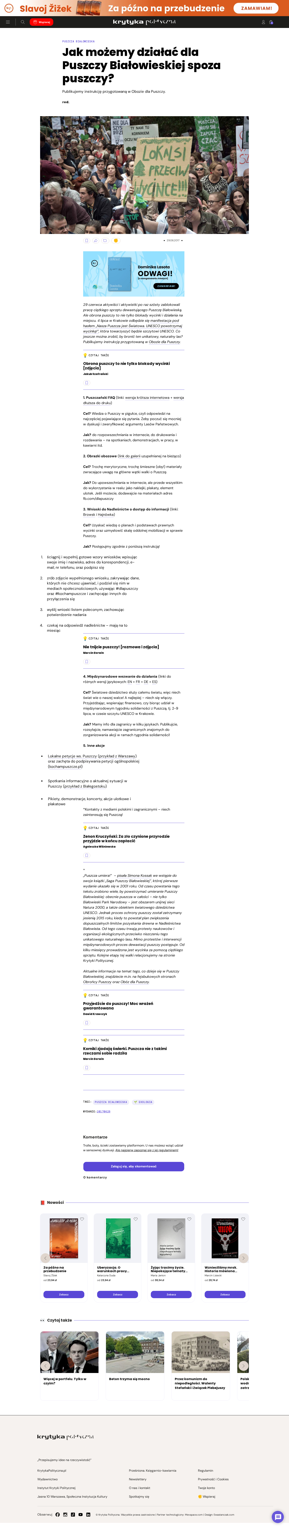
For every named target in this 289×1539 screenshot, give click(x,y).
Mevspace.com (193, 1514)
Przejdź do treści (20, 7)
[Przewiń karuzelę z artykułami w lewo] (45, 1366)
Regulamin (205, 1470)
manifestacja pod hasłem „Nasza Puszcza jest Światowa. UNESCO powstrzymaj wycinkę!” (132, 326)
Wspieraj (44, 22)
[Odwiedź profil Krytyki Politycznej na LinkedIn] (88, 1514)
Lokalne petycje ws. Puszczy (72, 756)
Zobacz (63, 1294)
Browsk (89, 514)
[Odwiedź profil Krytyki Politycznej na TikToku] (73, 1514)
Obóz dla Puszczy (135, 982)
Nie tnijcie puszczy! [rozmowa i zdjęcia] (121, 647)
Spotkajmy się (139, 1496)
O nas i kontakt (139, 1488)
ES (154, 681)
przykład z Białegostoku (84, 786)
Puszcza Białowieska (111, 1102)
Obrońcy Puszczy (97, 982)
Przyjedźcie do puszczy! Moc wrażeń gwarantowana (118, 1006)
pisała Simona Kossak (134, 875)
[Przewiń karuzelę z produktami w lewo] (45, 1258)
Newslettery (137, 1479)
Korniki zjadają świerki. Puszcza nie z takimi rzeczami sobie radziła (125, 1051)
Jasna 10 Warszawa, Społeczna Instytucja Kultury (72, 1496)
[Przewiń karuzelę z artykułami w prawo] (244, 1366)
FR (138, 681)
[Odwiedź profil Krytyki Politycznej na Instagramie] (65, 1514)
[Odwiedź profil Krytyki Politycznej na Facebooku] (57, 1514)
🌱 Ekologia (143, 1102)
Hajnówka (106, 514)
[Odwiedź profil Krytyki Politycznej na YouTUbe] (80, 1514)
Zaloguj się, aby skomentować (134, 1166)
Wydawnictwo (47, 1479)
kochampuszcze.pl (65, 766)
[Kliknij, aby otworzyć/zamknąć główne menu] (8, 22)
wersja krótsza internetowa (147, 397)
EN (130, 681)
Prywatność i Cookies (213, 1479)
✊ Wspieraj (206, 1496)
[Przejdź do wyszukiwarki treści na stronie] (22, 22)
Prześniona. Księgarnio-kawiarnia (152, 1470)
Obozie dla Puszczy (164, 342)
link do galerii (129, 456)
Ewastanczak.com (224, 1514)
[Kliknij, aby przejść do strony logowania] (263, 22)
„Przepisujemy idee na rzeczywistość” (64, 1460)
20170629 (103, 1111)
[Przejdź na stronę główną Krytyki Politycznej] (65, 1437)
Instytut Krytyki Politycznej (56, 1488)
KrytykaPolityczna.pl (51, 1470)
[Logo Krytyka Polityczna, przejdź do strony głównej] (144, 22)
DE (146, 681)
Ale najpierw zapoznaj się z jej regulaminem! (146, 1150)
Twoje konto (206, 1488)
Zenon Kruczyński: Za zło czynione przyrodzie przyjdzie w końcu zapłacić (126, 838)
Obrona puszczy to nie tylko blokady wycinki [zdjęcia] (126, 366)
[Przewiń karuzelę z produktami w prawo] (244, 1258)
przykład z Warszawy (117, 756)
